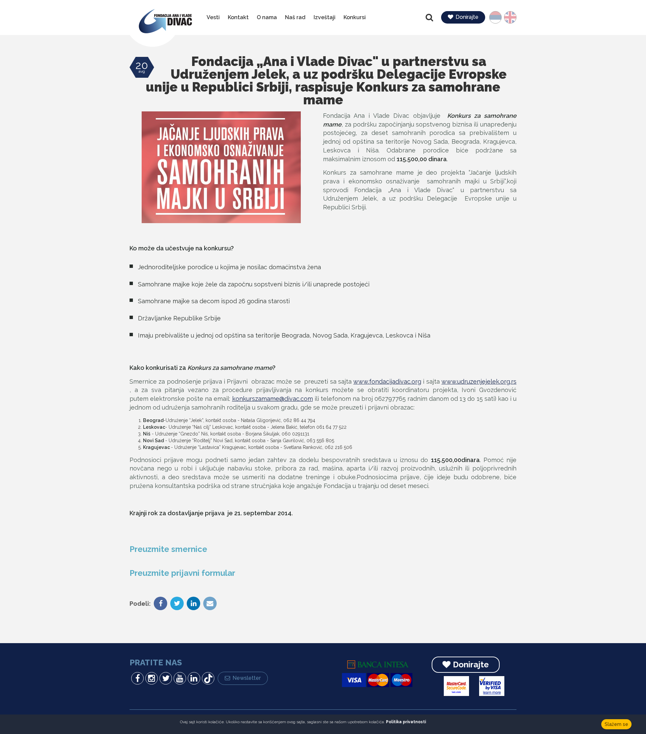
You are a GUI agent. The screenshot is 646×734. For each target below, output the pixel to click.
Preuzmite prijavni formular (182, 573)
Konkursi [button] (355, 17)
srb (498, 17)
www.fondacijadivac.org (387, 381)
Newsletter (246, 678)
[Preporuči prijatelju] (209, 604)
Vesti (213, 17)
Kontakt (238, 17)
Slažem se (616, 724)
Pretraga (430, 17)
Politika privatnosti (406, 722)
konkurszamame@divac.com (272, 398)
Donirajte (467, 17)
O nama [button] (267, 17)
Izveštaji (324, 17)
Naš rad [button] (295, 17)
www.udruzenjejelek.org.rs (478, 381)
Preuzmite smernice (168, 549)
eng (507, 17)
